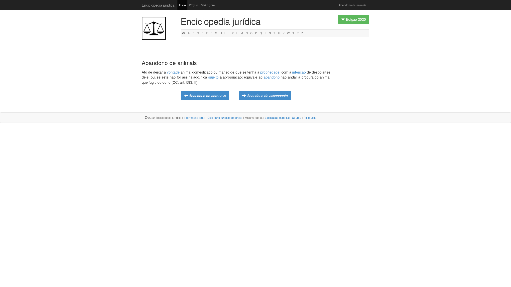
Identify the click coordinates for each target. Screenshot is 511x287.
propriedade (269, 72)
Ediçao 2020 (355, 19)
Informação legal (194, 118)
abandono (272, 77)
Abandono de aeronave (207, 95)
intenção (299, 72)
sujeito (213, 77)
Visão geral (208, 5)
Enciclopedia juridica (158, 5)
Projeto (193, 5)
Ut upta (296, 118)
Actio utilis (310, 118)
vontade (173, 72)
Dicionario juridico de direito (224, 118)
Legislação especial (277, 118)
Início (182, 5)
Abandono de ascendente (267, 95)
